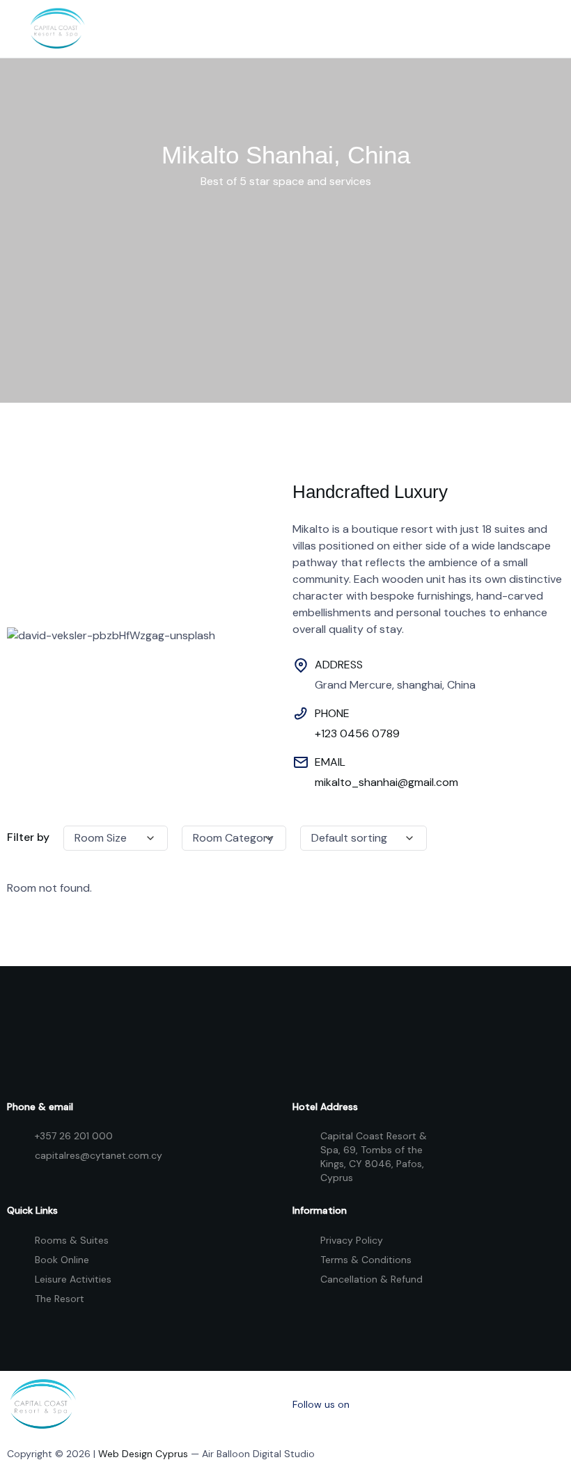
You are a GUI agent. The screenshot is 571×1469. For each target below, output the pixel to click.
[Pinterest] (490, 1404)
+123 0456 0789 (357, 733)
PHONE (332, 713)
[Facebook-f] (377, 1404)
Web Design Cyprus (143, 1453)
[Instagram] (433, 1404)
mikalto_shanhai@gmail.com (386, 782)
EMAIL (330, 762)
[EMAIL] (300, 762)
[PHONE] (300, 713)
